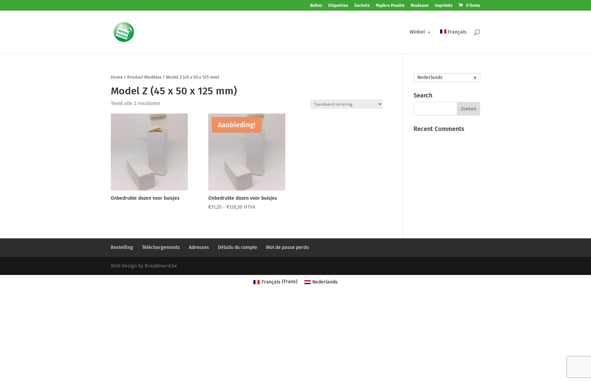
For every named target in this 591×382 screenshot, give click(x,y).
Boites (316, 5)
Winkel (417, 32)
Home (117, 77)
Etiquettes (338, 5)
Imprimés (443, 5)
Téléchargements (161, 247)
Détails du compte (237, 247)
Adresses (199, 247)
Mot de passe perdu (287, 247)
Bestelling (122, 247)
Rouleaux (420, 5)
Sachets (362, 5)
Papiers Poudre (390, 5)
